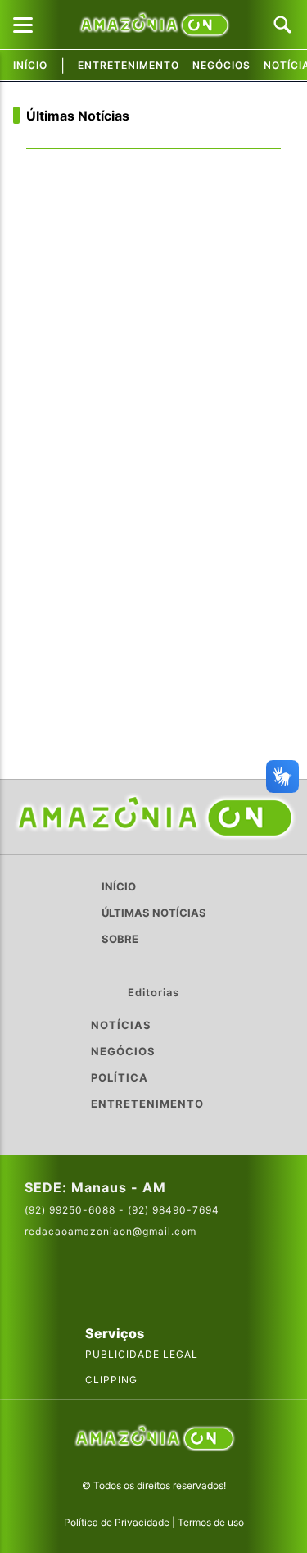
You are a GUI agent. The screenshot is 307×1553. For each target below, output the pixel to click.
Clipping (111, 1379)
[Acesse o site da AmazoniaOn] (154, 1439)
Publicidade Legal (141, 1354)
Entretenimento (128, 65)
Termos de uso (211, 1522)
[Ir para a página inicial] (154, 817)
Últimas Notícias (77, 115)
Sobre (120, 938)
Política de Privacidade (116, 1522)
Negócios (221, 65)
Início (30, 65)
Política (119, 1077)
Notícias (121, 1025)
